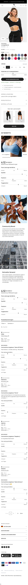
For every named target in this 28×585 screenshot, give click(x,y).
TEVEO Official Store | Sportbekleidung (13, 577)
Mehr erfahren (5, 532)
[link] (25, 5)
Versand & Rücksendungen (8, 536)
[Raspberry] (20, 58)
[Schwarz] (2, 55)
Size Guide (24, 67)
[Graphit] (10, 58)
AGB (2, 572)
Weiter (20, 515)
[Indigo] (24, 58)
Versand (13, 49)
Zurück (6, 515)
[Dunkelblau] (13, 58)
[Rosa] (17, 58)
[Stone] (6, 61)
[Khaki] (17, 55)
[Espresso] (6, 55)
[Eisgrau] (24, 55)
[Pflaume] (6, 58)
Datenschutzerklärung (9, 572)
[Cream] (10, 55)
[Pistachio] (2, 61)
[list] (13, 24)
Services (3, 540)
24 (17, 515)
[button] (2, 5)
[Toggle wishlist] (24, 82)
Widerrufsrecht (19, 572)
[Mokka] (13, 55)
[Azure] (20, 55)
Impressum (3, 574)
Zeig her (13, 128)
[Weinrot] (2, 58)
